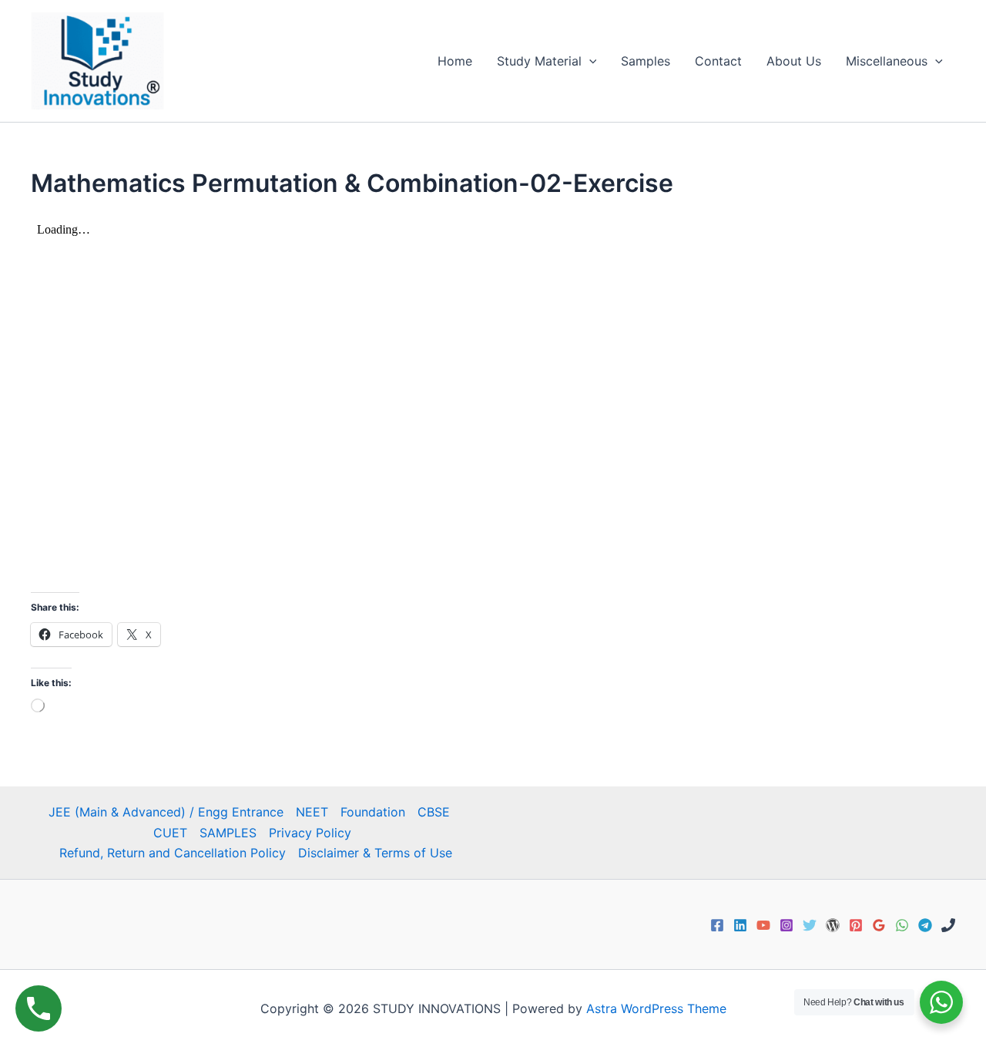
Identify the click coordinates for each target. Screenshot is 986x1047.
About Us (793, 61)
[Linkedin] (740, 925)
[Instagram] (786, 925)
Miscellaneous (886, 61)
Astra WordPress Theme (656, 1008)
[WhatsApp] (902, 925)
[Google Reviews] (879, 925)
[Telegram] (925, 925)
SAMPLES (228, 832)
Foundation (372, 812)
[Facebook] (717, 925)
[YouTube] (763, 925)
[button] (589, 61)
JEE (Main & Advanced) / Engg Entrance (166, 812)
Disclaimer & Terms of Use (375, 852)
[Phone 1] (948, 925)
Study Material (539, 61)
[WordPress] (833, 925)
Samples (645, 61)
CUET (170, 832)
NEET (312, 812)
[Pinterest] (856, 925)
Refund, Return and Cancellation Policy (172, 852)
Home (455, 61)
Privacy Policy (310, 832)
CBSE (434, 812)
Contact (718, 61)
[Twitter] (810, 925)
